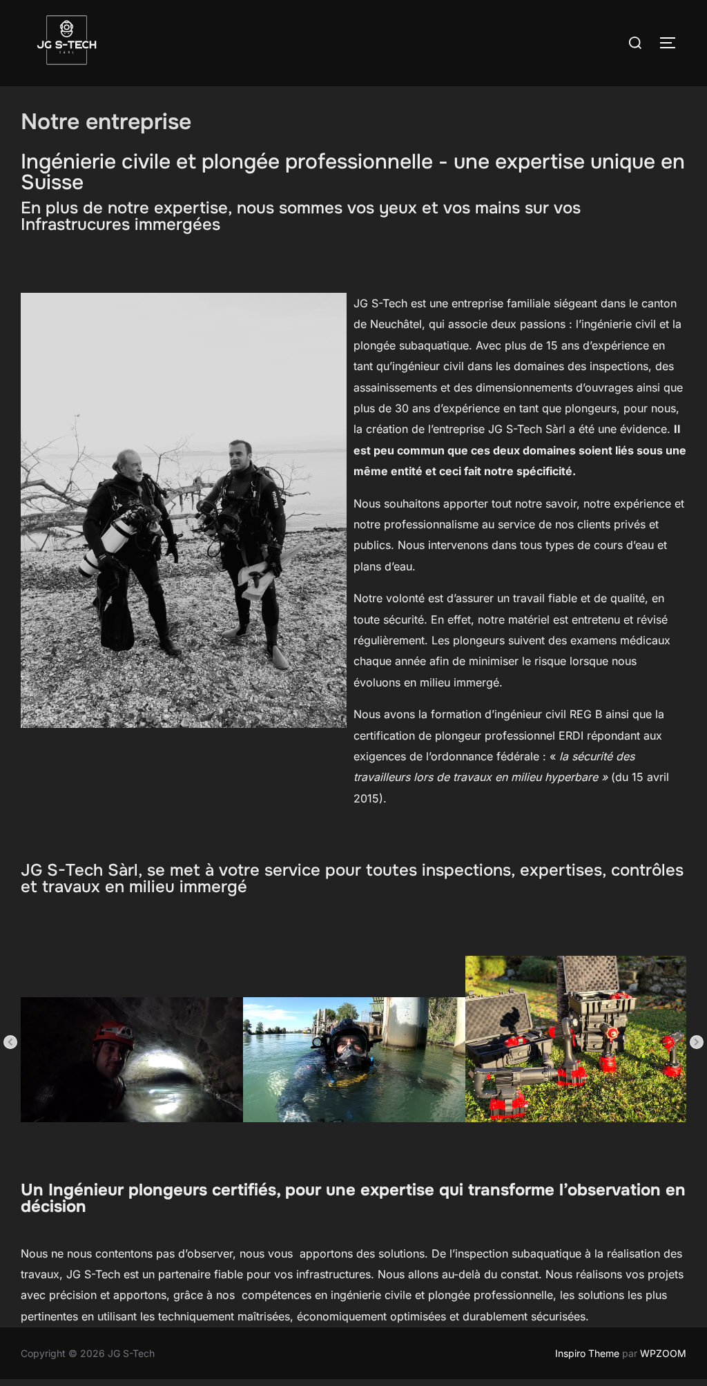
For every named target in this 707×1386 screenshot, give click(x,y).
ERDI (571, 735)
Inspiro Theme (587, 1353)
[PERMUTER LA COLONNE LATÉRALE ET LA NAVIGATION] (672, 43)
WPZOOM (663, 1353)
